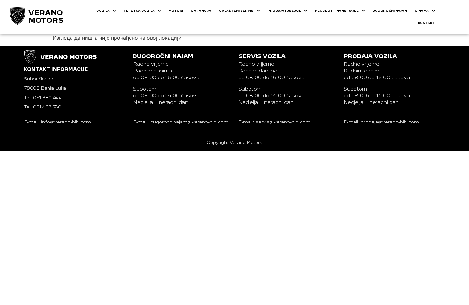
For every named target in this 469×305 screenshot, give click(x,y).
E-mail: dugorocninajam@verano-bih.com (180, 122)
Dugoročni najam (389, 10)
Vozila (103, 10)
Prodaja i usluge (284, 10)
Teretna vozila (139, 10)
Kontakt (426, 23)
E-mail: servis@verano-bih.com (274, 122)
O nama (422, 10)
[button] (106, 11)
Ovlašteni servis (236, 10)
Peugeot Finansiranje (337, 10)
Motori (175, 10)
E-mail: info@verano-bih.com (57, 122)
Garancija (201, 10)
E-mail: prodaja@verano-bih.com (381, 122)
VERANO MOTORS (45, 16)
